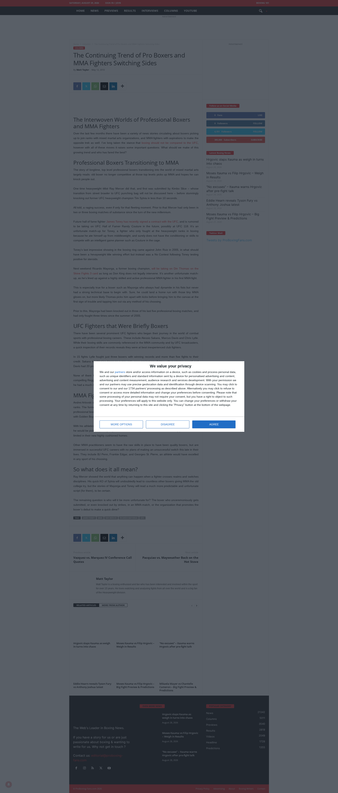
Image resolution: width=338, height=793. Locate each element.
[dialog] (169, 396)
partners (120, 372)
